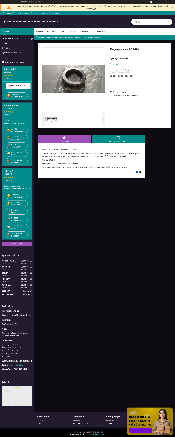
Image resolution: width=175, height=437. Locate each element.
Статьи (72, 31)
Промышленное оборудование (53, 37)
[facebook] (137, 172)
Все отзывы (17, 243)
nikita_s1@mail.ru (15, 365)
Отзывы (6, 48)
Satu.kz (100, 432)
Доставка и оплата (101, 31)
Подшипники (75, 37)
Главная (39, 31)
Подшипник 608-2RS (16, 86)
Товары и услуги (10, 38)
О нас (62, 31)
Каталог (51, 31)
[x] (140, 172)
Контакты (84, 31)
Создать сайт (26, 2)
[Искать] (169, 22)
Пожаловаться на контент (94, 434)
